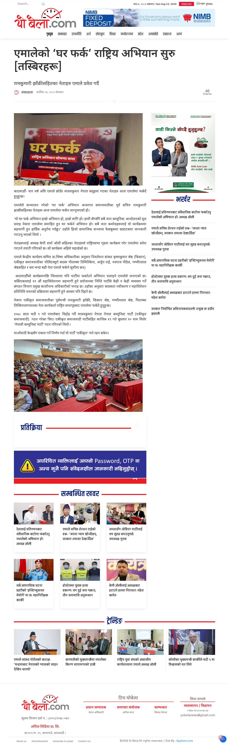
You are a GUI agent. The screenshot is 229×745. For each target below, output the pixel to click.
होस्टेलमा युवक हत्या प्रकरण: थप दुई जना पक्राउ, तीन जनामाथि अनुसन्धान (79, 590)
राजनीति (76, 34)
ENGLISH (186, 4)
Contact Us (84, 741)
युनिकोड (209, 4)
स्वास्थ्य (167, 34)
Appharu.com (184, 741)
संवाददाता (27, 92)
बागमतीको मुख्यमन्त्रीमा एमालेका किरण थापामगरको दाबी (86, 662)
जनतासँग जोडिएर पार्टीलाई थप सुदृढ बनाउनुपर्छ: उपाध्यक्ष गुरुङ (125, 534)
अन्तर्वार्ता (153, 34)
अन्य (179, 34)
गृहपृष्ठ (49, 34)
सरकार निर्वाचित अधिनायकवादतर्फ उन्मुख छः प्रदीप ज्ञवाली (182, 311)
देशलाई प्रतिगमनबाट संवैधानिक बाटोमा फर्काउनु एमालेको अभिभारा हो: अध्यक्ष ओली (33, 536)
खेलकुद (100, 34)
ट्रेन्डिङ (114, 621)
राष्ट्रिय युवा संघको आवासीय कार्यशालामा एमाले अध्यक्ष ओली (136, 662)
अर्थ (88, 34)
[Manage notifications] (221, 737)
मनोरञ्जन (127, 34)
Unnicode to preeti (63, 741)
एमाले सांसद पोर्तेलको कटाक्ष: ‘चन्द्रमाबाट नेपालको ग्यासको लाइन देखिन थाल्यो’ (36, 664)
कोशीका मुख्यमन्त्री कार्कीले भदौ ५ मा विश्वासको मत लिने (192, 662)
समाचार (62, 34)
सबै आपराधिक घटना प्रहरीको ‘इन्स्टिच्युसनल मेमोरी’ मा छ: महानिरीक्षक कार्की (32, 593)
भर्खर (183, 199)
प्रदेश (140, 34)
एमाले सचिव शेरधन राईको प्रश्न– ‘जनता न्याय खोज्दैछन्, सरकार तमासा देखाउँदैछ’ (80, 534)
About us (21, 741)
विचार (112, 34)
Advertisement (40, 741)
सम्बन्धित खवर (80, 494)
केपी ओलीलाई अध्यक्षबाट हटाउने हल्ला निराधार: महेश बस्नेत (126, 590)
